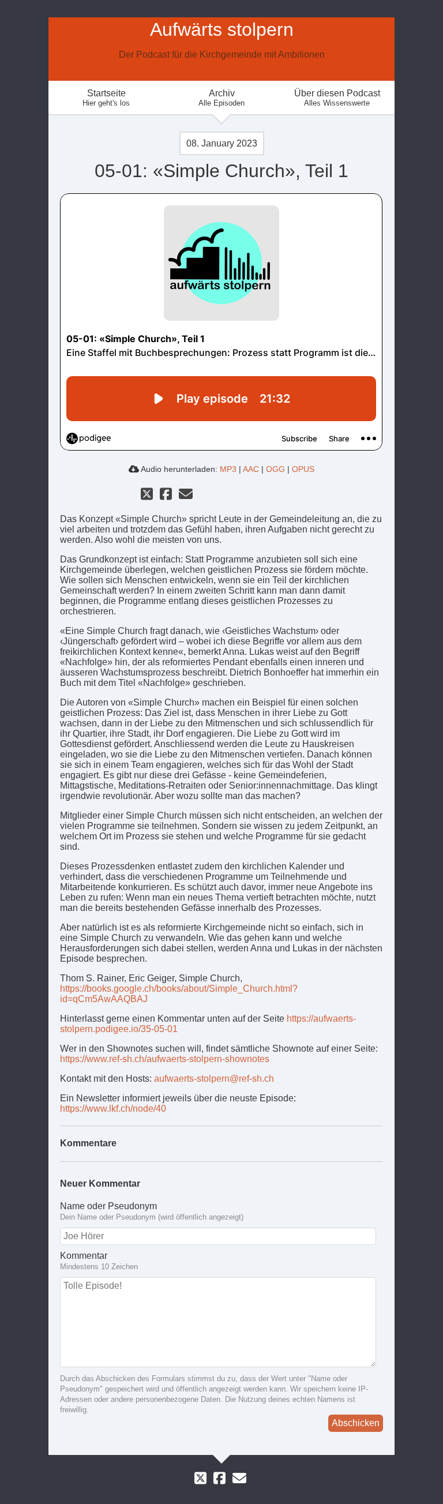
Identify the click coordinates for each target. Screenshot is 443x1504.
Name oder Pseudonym (108, 1206)
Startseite (106, 97)
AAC (251, 469)
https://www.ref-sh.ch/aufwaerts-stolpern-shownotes (164, 1059)
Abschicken (356, 1423)
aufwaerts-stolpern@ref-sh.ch (214, 1078)
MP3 (228, 469)
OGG (275, 469)
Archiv (221, 97)
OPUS (303, 469)
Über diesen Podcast (337, 97)
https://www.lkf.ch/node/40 (113, 1108)
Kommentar (83, 1256)
